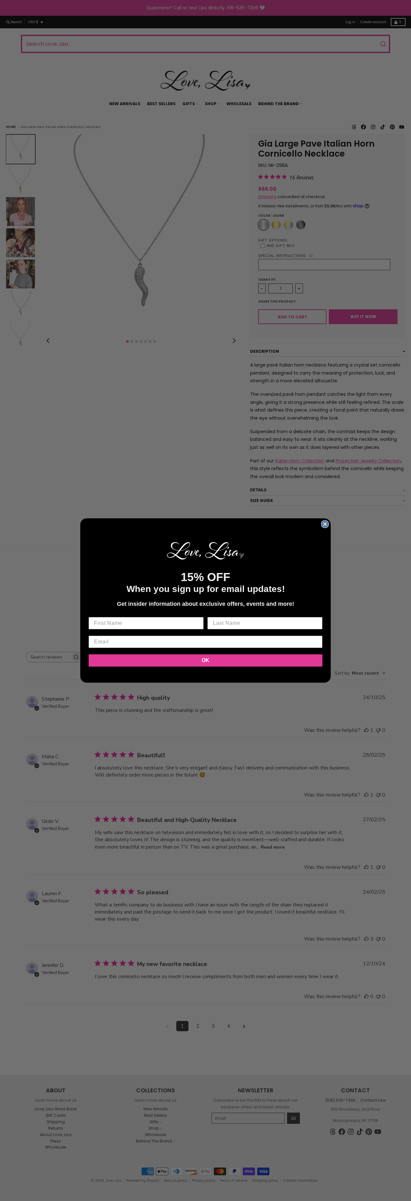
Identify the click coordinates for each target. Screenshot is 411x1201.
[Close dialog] (325, 524)
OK (205, 660)
